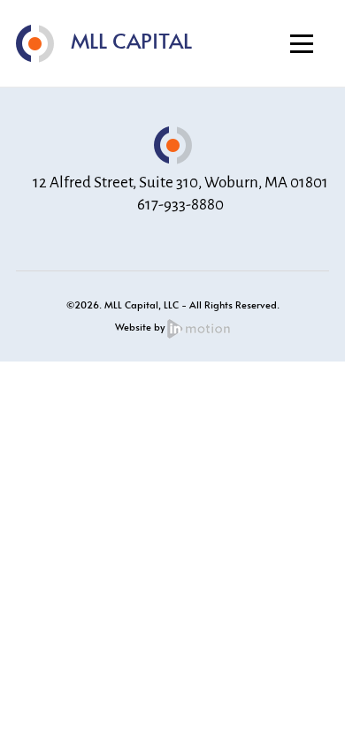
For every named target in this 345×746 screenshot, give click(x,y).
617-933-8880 (180, 204)
